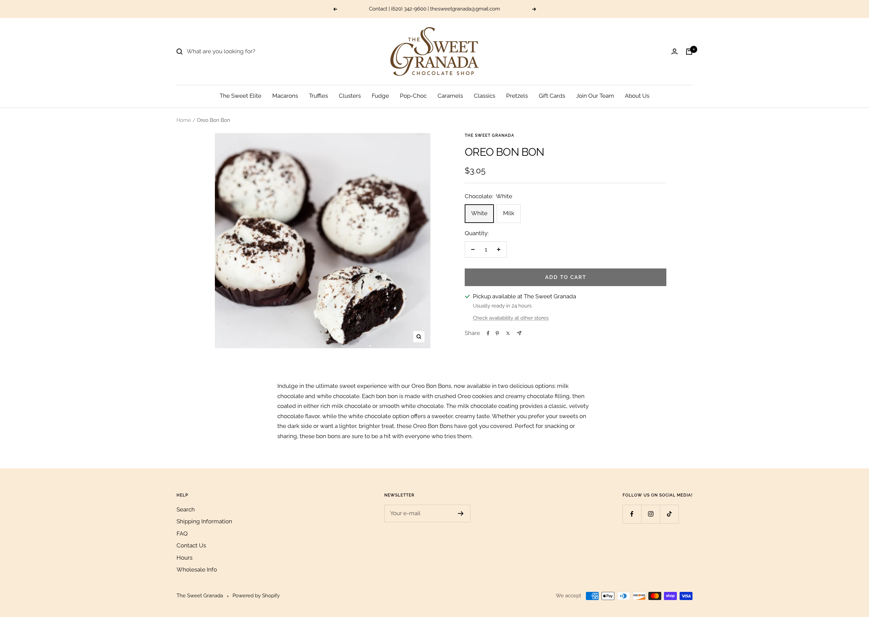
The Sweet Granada (489, 135)
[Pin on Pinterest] (497, 333)
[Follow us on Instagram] (650, 514)
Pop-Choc (413, 95)
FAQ (182, 533)
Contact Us (191, 545)
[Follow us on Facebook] (632, 514)
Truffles (318, 95)
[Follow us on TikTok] (669, 514)
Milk (508, 213)
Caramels (450, 95)
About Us (637, 95)
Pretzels (517, 95)
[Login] (674, 51)
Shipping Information (204, 521)
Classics (484, 95)
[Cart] (689, 52)
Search (186, 509)
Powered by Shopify (256, 596)
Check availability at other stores (511, 318)
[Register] (461, 513)
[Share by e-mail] (519, 333)
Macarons (285, 95)
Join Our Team (595, 95)
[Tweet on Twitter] (508, 333)
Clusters (350, 95)
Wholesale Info (197, 569)
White (479, 213)
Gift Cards (552, 95)
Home (184, 120)
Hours (184, 557)
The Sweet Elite (240, 95)
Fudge (380, 95)
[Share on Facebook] (488, 333)
